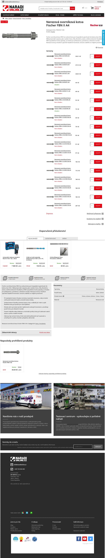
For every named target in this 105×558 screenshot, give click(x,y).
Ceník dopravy (36, 529)
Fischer (53, 32)
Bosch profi (18, 263)
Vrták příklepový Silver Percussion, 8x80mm (56, 258)
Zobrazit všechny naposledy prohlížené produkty (52, 373)
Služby (33, 530)
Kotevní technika (17, 18)
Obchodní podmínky (37, 525)
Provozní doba (56, 529)
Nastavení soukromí (79, 530)
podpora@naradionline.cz (12, 1)
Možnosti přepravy (94, 213)
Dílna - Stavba (8, 18)
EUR (86, 8)
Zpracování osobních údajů (81, 527)
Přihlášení (100, 1)
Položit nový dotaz (44, 332)
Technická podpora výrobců (81, 525)
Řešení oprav (14, 529)
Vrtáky (64, 238)
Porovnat (100, 47)
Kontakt (54, 527)
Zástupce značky (94, 224)
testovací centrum (72, 424)
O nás (54, 525)
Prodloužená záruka (16, 530)
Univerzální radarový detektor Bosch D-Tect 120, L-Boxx (11, 258)
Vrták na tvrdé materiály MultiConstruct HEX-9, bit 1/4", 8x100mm (35, 259)
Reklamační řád (36, 527)
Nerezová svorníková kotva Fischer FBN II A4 (10, 361)
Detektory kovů (50, 238)
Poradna (13, 527)
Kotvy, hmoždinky (26, 18)
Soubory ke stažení (94, 219)
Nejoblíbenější (32, 238)
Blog (12, 525)
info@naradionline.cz (20, 464)
